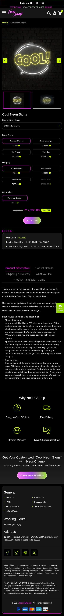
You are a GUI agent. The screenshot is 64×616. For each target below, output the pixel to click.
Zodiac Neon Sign (25, 576)
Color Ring (53, 565)
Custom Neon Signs (50, 568)
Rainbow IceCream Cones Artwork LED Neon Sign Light (26, 591)
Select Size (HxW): (11, 120)
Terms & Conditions (43, 506)
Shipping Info (40, 502)
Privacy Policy (12, 506)
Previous (5, 60)
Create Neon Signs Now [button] (32, 475)
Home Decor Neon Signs (31, 568)
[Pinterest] (25, 552)
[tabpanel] (32, 336)
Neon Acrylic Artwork (38, 565)
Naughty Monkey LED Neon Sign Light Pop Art (22, 585)
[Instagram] (16, 552)
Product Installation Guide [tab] (29, 279)
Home (5, 23)
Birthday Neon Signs (12, 571)
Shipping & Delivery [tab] (18, 274)
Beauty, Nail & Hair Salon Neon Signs (28, 573)
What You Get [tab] (44, 274)
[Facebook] (7, 552)
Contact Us (39, 497)
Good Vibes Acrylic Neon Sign (20, 593)
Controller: (7, 192)
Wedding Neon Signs (30, 571)
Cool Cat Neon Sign (41, 593)
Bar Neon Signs (46, 571)
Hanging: (6, 162)
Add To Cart (32, 220)
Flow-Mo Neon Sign (12, 568)
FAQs (8, 502)
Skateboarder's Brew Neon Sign (42, 583)
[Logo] (15, 13)
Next (59, 60)
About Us (10, 497)
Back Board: (8, 135)
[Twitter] (34, 552)
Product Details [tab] (44, 268)
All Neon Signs (22, 565)
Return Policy (12, 511)
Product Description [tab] (17, 268)
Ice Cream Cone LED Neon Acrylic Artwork (38, 588)
